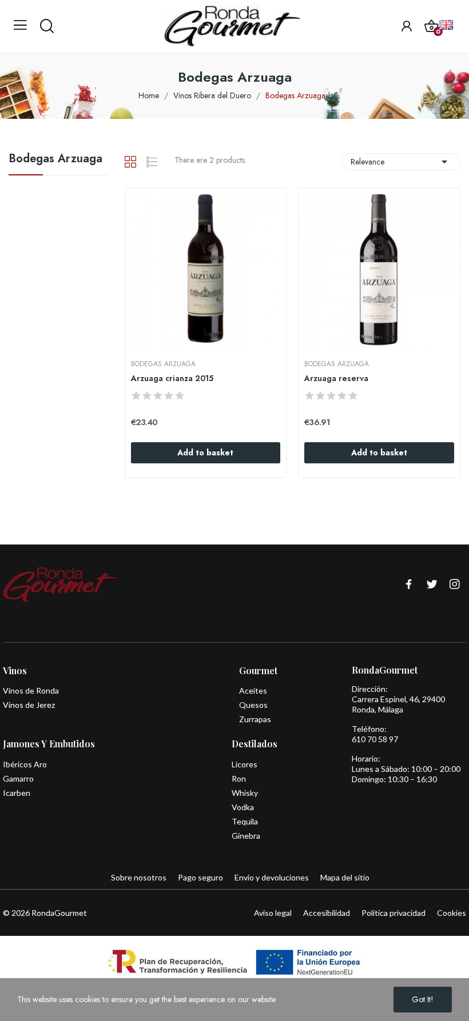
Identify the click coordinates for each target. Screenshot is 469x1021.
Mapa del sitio (344, 877)
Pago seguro (200, 877)
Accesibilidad (326, 913)
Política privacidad (393, 913)
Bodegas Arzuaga (55, 160)
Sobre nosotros (138, 877)
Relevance (401, 162)
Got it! (423, 999)
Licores (244, 764)
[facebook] (409, 584)
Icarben (16, 793)
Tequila (245, 821)
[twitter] (432, 584)
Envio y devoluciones (271, 877)
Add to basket (205, 452)
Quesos (253, 705)
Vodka (243, 807)
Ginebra (246, 835)
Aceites (253, 690)
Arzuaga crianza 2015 (172, 378)
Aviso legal (273, 913)
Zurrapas (255, 719)
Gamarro (18, 778)
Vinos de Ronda (31, 690)
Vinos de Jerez (29, 705)
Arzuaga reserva (336, 378)
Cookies (451, 913)
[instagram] (454, 584)
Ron (239, 778)
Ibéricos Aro (25, 764)
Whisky (245, 793)
